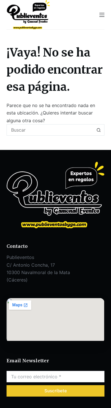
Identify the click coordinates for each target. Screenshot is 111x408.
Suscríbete (55, 390)
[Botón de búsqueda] (98, 129)
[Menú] (101, 14)
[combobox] (50, 130)
